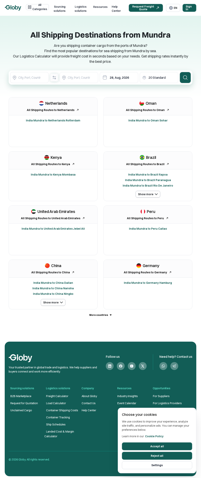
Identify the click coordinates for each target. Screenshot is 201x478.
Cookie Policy (154, 436)
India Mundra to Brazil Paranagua (148, 180)
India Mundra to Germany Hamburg (148, 283)
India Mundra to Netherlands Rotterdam (53, 120)
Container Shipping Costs (62, 410)
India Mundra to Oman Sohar (148, 120)
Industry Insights (127, 396)
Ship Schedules (56, 424)
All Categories (39, 7)
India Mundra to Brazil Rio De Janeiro (148, 185)
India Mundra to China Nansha (53, 288)
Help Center (116, 9)
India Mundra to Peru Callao (148, 228)
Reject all (157, 456)
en (175, 8)
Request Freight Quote (143, 8)
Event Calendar (126, 403)
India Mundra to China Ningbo (53, 294)
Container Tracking (58, 417)
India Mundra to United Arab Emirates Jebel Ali (53, 228)
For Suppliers (161, 396)
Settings (157, 465)
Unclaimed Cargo (21, 410)
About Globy (89, 396)
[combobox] (29, 77)
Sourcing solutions (60, 9)
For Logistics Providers (167, 403)
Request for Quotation (24, 403)
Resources (100, 7)
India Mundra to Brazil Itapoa (148, 174)
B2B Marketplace (20, 396)
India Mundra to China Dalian (53, 283)
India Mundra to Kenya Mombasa (53, 174)
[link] (109, 366)
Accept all (157, 446)
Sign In (189, 8)
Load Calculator (56, 403)
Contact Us (89, 403)
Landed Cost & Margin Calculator (59, 434)
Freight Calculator (57, 396)
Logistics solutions (81, 9)
